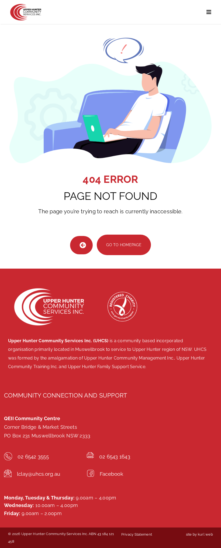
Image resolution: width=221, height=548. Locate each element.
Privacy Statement (136, 534)
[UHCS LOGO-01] (25, 5)
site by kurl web (199, 534)
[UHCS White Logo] (48, 287)
